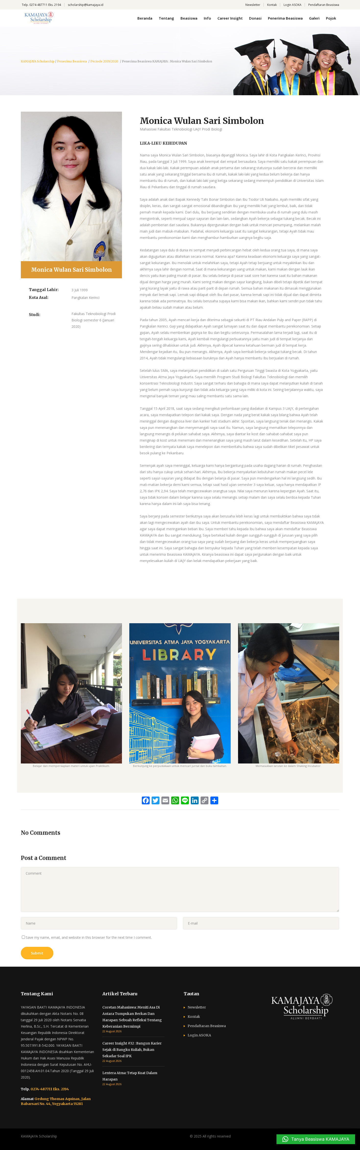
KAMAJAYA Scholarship (37, 61)
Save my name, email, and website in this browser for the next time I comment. (89, 937)
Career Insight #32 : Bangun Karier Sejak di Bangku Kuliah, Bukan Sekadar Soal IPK (132, 1049)
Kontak (272, 5)
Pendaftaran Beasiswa (323, 5)
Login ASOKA (292, 5)
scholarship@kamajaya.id (85, 5)
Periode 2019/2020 (104, 61)
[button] (315, 1139)
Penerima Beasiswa (72, 61)
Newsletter (252, 5)
